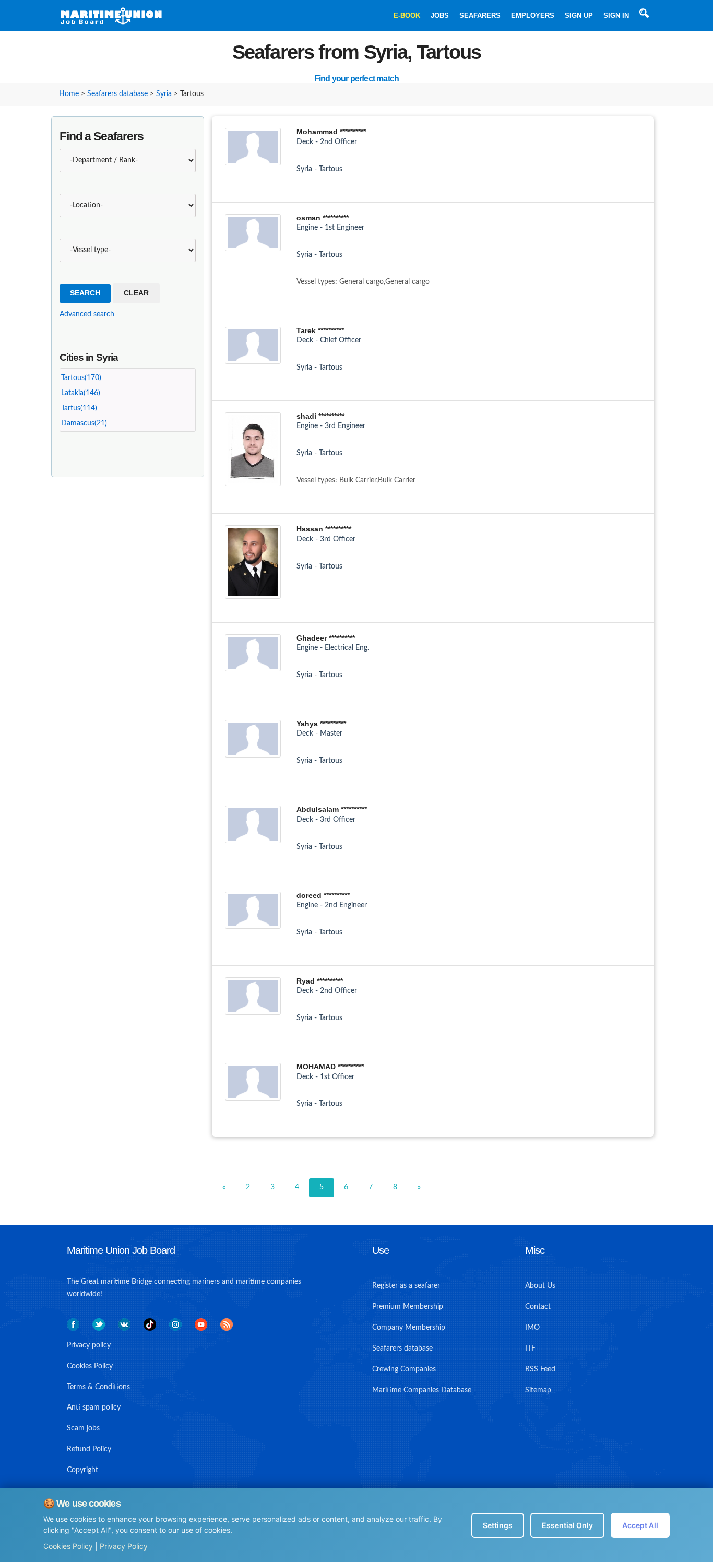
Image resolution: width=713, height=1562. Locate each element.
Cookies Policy (68, 1546)
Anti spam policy (94, 1407)
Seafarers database (117, 94)
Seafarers (480, 15)
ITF (530, 1348)
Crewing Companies (404, 1369)
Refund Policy (89, 1449)
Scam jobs (83, 1428)
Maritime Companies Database (421, 1390)
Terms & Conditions (98, 1387)
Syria (164, 94)
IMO (532, 1327)
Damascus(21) (84, 423)
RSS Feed (540, 1369)
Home (69, 94)
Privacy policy (89, 1345)
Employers (532, 15)
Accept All (640, 1525)
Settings (498, 1525)
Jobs (440, 15)
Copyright (82, 1470)
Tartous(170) (81, 378)
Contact (538, 1306)
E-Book (407, 15)
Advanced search (87, 314)
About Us (540, 1285)
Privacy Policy (124, 1546)
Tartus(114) (79, 408)
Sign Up (579, 15)
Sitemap (538, 1390)
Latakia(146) (80, 393)
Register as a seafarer (406, 1285)
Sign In (616, 15)
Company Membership (408, 1327)
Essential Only (567, 1525)
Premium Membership (407, 1306)
